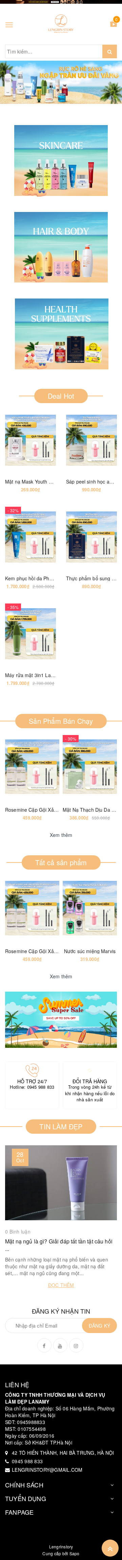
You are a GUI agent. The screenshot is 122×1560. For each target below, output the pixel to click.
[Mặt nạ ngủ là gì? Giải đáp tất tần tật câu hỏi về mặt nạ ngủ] (61, 1183)
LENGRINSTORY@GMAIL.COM (47, 1469)
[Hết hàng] (15, 766)
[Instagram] (76, 1345)
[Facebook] (44, 1345)
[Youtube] (60, 1345)
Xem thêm (61, 834)
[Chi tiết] (13, 440)
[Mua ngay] (74, 440)
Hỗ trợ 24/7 (32, 1081)
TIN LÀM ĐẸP (60, 1126)
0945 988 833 (41, 1087)
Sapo (74, 1553)
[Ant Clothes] (61, 1020)
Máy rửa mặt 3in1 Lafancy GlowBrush (46, 675)
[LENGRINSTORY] (61, 24)
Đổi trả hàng (90, 1081)
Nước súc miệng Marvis (90, 951)
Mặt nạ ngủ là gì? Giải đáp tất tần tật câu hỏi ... (59, 1245)
